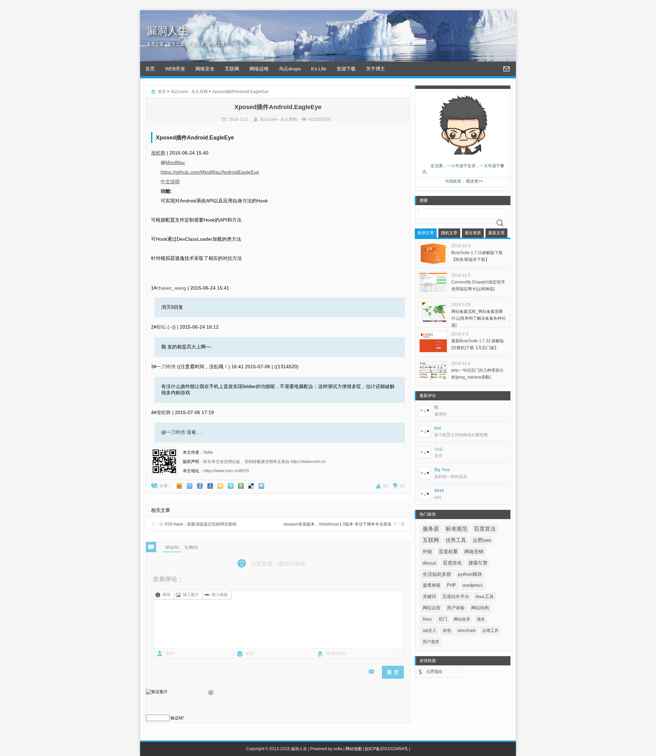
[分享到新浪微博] (179, 486)
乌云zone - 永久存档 (189, 91)
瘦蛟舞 (158, 153)
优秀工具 (456, 540)
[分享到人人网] (210, 486)
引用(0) (191, 547)
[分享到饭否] (230, 486)
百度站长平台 (455, 596)
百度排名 (452, 563)
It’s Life (318, 68)
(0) (385, 485)
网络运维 (259, 68)
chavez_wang (171, 288)
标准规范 (456, 529)
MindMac (175, 162)
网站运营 (431, 607)
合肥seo (482, 540)
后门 (442, 619)
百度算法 (485, 529)
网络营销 (473, 551)
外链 (427, 551)
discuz (429, 563)
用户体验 (456, 607)
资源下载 (346, 68)
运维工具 (490, 630)
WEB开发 (175, 68)
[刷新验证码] (211, 693)
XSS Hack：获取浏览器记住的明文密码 (193, 524)
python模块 (470, 574)
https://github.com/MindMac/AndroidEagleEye (210, 172)
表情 (166, 594)
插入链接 (219, 594)
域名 (481, 619)
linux (427, 619)
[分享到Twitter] (261, 486)
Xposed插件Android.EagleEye (240, 91)
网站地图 (353, 748)
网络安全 (205, 68)
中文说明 (170, 181)
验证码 (176, 718)
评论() (172, 547)
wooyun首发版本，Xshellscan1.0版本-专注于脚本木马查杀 (344, 524)
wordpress (473, 585)
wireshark (466, 630)
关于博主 (375, 68)
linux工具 (485, 596)
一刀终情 (166, 366)
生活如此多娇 (437, 574)
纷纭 (161, 327)
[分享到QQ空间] (220, 486)
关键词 (429, 596)
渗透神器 (431, 585)
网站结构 (480, 607)
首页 (150, 68)
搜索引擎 (478, 563)
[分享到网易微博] (251, 486)
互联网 (232, 68)
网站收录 (462, 619)
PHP (451, 585)
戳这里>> (474, 181)
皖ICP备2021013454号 (386, 748)
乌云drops (290, 68)
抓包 (447, 630)
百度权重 (448, 551)
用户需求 (431, 641)
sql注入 (429, 630)
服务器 (431, 529)
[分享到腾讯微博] (189, 486)
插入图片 (191, 594)
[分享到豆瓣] (241, 486)
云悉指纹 (434, 671)
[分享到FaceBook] (200, 486)
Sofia (208, 452)
